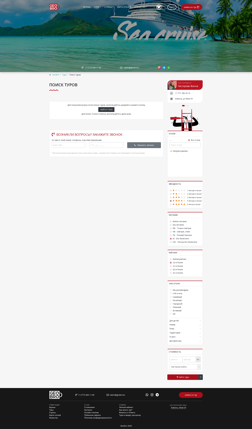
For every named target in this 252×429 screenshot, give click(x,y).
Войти (172, 7)
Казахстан (140, 7)
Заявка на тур (190, 7)
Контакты (88, 410)
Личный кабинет (126, 407)
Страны (108, 7)
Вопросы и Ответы (127, 412)
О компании (89, 407)
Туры (96, 7)
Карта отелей (124, 7)
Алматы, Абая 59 (178, 407)
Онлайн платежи (91, 412)
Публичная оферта (92, 415)
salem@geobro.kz (131, 67)
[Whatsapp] (147, 395)
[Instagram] (152, 395)
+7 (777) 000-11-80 (93, 67)
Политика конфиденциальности (98, 418)
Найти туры (183, 377)
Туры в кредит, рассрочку (130, 415)
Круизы (86, 7)
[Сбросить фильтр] (200, 377)
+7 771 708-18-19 (182, 93)
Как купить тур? (125, 410)
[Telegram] (157, 395)
